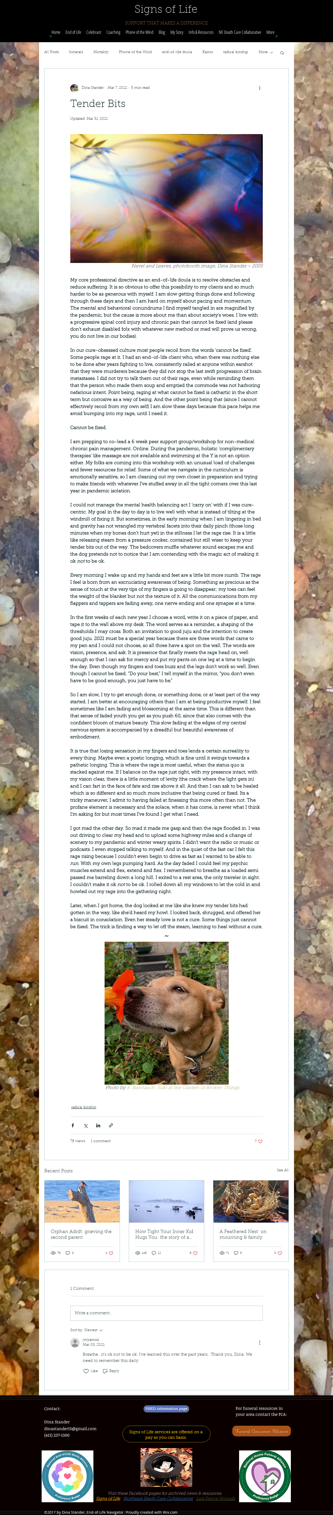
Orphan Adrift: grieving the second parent (81, 1235)
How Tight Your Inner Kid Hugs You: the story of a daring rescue (164, 1235)
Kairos (207, 52)
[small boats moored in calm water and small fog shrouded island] (166, 1201)
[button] (113, 32)
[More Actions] (260, 1343)
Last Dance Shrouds (215, 1499)
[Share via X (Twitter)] (85, 1125)
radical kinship (235, 52)
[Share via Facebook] (72, 1125)
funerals (76, 52)
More (263, 52)
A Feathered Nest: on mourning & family (243, 1235)
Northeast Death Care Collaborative (158, 1499)
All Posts (51, 52)
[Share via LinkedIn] (98, 1125)
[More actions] (260, 88)
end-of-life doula (177, 52)
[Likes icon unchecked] (86, 1371)
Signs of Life (108, 1499)
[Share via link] (110, 1125)
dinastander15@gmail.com (70, 1428)
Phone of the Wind (135, 52)
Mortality (100, 52)
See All (283, 1170)
